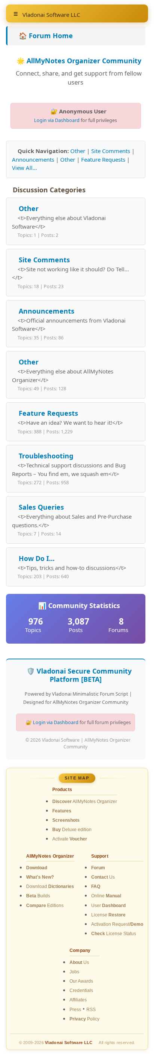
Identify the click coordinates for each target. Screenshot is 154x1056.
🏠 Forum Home (46, 35)
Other (77, 151)
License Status (113, 933)
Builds (38, 895)
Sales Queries (41, 507)
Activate (69, 839)
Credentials (81, 990)
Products (62, 789)
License (108, 915)
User (108, 905)
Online (106, 895)
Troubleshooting (46, 455)
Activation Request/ (117, 924)
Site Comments (110, 151)
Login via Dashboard (57, 120)
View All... (24, 167)
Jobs (74, 971)
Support (99, 856)
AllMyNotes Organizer (84, 801)
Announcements (33, 159)
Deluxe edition (72, 829)
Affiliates (78, 999)
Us (103, 877)
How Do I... (37, 558)
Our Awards (81, 981)
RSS (91, 1009)
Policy (84, 1019)
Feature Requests (103, 159)
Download (50, 886)
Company (80, 950)
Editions (45, 905)
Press (75, 1009)
